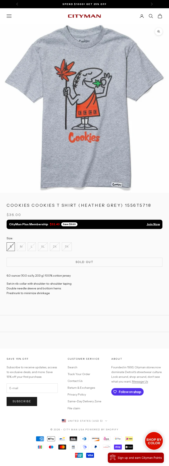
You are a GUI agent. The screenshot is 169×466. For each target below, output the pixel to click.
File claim (74, 408)
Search (72, 367)
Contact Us (75, 381)
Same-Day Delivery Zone (84, 401)
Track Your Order (79, 374)
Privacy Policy (77, 394)
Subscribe (22, 401)
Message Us (140, 381)
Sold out (84, 262)
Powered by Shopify (102, 429)
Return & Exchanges (81, 388)
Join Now (153, 224)
